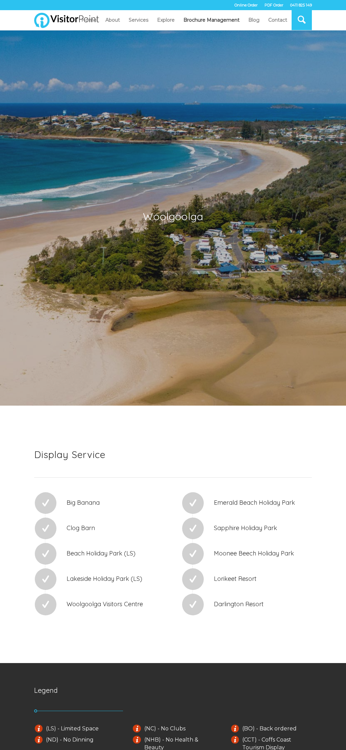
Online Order (245, 5)
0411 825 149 (301, 5)
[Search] (302, 20)
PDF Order (274, 5)
